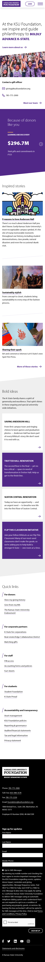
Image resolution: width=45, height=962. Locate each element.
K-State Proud (10, 696)
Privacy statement (12, 740)
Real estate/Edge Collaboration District (22, 637)
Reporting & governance (15, 725)
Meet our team (30, 103)
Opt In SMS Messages (13, 870)
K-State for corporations (15, 632)
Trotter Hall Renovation (18, 460)
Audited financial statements (17, 730)
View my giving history (14, 599)
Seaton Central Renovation (20, 496)
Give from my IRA (12, 604)
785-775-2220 (11, 797)
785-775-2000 (12, 95)
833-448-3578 (15, 792)
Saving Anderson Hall (17, 421)
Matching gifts (11, 641)
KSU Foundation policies (15, 720)
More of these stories (27, 366)
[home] (11, 4)
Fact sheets (9, 670)
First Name (6, 832)
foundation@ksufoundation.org (20, 802)
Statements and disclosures (13, 948)
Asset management (13, 715)
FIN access (9, 660)
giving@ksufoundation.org (18, 88)
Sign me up (35, 931)
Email (4, 851)
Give (30, 4)
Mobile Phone (8, 861)
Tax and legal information (16, 735)
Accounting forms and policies (18, 665)
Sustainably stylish (11, 292)
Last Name (6, 842)
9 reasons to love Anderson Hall (18, 219)
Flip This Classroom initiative (21, 529)
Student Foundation (13, 691)
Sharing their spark (12, 349)
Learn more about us (12, 47)
